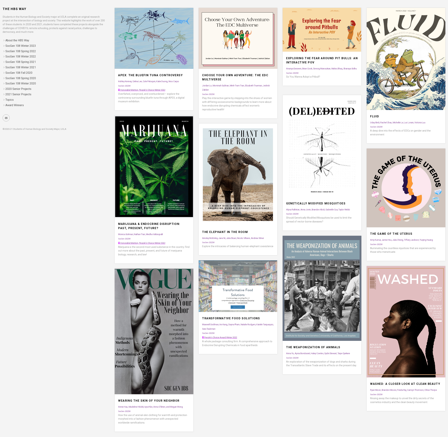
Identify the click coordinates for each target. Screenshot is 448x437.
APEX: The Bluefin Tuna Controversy (150, 75)
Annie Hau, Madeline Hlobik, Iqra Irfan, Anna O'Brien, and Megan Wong (150, 406)
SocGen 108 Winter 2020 (20, 83)
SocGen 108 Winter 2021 (20, 67)
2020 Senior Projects (18, 89)
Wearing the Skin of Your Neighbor (149, 400)
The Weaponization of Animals (313, 347)
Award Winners (14, 105)
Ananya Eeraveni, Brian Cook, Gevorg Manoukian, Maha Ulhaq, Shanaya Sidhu (321, 68)
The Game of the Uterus (391, 233)
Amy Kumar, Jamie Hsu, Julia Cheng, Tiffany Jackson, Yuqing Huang (401, 240)
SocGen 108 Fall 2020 (18, 72)
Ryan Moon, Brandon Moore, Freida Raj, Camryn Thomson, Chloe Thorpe (403, 390)
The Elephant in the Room (225, 232)
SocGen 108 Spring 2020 (20, 78)
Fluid (374, 116)
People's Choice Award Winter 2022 (220, 337)
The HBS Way (14, 9)
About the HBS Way (17, 40)
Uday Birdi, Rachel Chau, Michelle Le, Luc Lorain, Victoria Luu (397, 122)
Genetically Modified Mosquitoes (316, 203)
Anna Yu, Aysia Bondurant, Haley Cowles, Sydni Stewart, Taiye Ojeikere (318, 353)
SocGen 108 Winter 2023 (20, 45)
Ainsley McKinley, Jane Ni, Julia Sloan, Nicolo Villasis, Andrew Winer (233, 238)
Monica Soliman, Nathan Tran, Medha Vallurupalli (140, 234)
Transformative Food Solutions (231, 318)
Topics (9, 99)
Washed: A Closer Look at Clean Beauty (405, 384)
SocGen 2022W (124, 86)
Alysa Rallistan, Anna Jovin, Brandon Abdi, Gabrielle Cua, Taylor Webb (318, 209)
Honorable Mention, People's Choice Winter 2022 (142, 90)
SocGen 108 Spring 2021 (20, 62)
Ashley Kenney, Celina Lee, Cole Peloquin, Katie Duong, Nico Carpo (148, 81)
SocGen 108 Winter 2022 (20, 56)
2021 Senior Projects (18, 94)
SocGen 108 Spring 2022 (20, 51)
